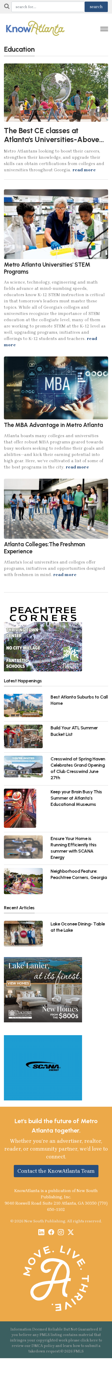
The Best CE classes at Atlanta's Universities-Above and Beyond (51, 139)
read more (84, 169)
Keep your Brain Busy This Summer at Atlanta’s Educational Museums (76, 798)
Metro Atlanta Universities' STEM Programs (47, 268)
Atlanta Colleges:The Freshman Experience (44, 548)
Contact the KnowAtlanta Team (56, 1171)
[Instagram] (61, 1232)
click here (89, 1340)
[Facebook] (51, 1232)
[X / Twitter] (71, 1232)
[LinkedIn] (41, 1232)
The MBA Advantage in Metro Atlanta (53, 425)
